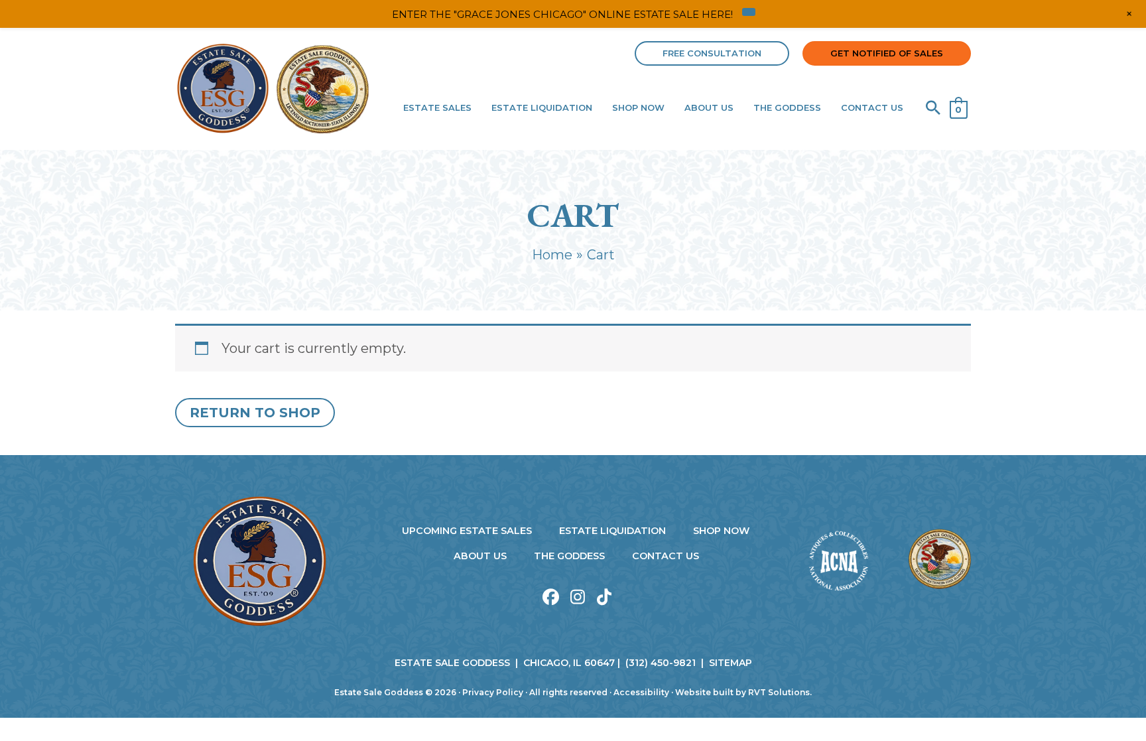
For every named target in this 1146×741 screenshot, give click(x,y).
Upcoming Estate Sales (467, 531)
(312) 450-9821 (660, 663)
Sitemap (730, 663)
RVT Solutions (779, 692)
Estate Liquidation (612, 531)
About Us (480, 556)
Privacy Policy (492, 692)
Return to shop (255, 413)
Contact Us (665, 556)
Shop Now (721, 531)
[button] (712, 53)
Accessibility (641, 692)
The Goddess (569, 556)
